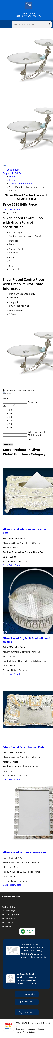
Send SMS (28, 1001)
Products (14, 179)
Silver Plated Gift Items (20, 183)
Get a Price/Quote (12, 209)
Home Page (10, 910)
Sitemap (8, 926)
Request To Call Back (13, 173)
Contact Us (9, 922)
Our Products (11, 918)
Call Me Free (28, 1012)
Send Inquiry (13, 169)
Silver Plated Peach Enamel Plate (24, 747)
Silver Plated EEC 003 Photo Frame (24, 852)
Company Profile (12, 914)
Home (12, 176)
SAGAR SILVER (29, 14)
